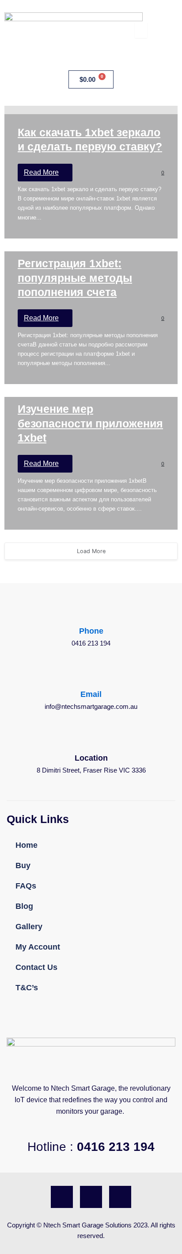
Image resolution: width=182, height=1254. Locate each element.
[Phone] (91, 616)
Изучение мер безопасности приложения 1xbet (90, 423)
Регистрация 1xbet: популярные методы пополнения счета (75, 277)
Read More (41, 172)
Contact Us (36, 967)
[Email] (91, 679)
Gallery (28, 926)
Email (91, 694)
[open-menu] (141, 30)
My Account (37, 946)
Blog (24, 906)
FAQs (25, 885)
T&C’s (26, 987)
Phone (91, 630)
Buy (22, 865)
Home (26, 845)
